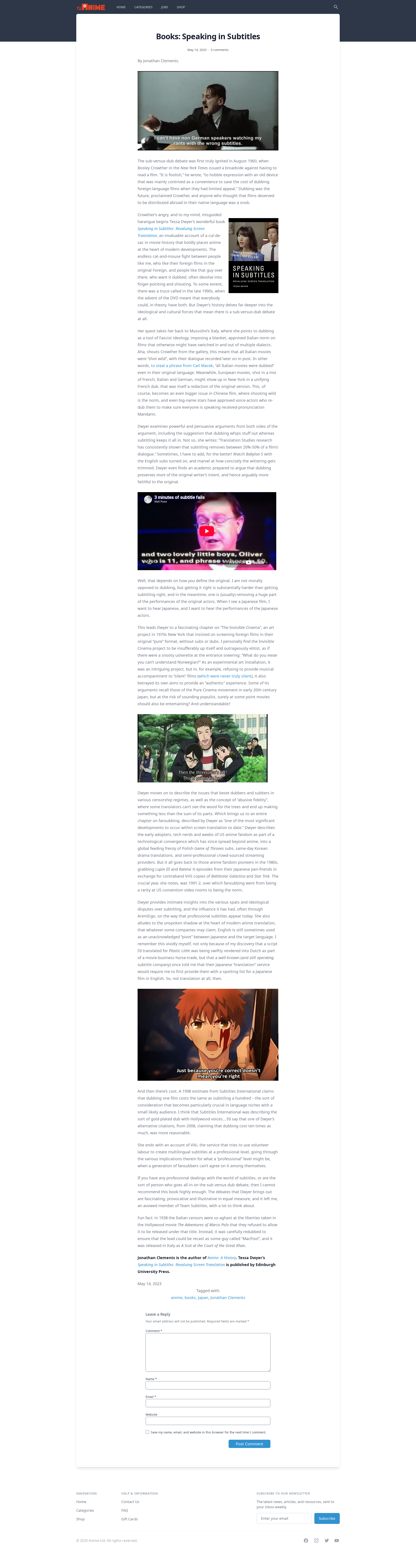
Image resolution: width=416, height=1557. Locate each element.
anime (176, 1297)
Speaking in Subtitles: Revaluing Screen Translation (181, 1264)
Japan (203, 1297)
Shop (80, 1519)
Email (151, 1397)
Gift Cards (129, 1519)
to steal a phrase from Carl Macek (182, 365)
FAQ (124, 1510)
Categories (85, 1510)
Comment (154, 1331)
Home (81, 1501)
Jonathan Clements (227, 1297)
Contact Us (130, 1501)
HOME (121, 7)
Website (151, 1414)
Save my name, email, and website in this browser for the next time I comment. (208, 1432)
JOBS (164, 7)
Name (151, 1379)
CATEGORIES (143, 7)
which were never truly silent (224, 676)
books (190, 1297)
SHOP (181, 7)
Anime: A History (222, 1257)
